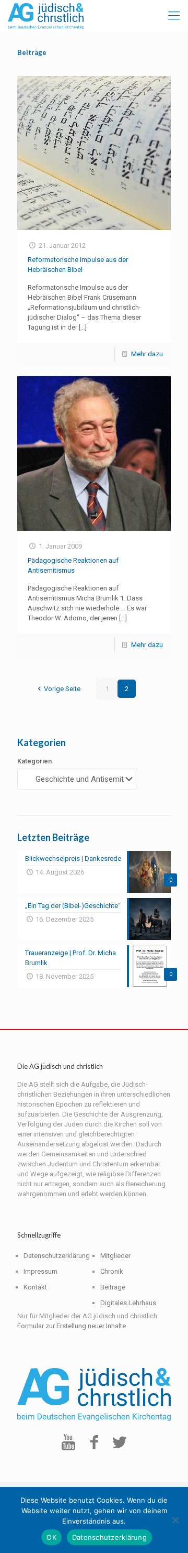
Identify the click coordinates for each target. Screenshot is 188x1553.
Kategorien (34, 761)
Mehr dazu (147, 354)
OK (51, 1537)
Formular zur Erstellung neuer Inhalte (71, 1326)
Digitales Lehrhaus (128, 1303)
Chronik (111, 1271)
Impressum (40, 1271)
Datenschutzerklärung (57, 1256)
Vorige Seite (62, 689)
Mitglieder (115, 1256)
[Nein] (175, 1520)
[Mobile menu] (174, 16)
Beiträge (112, 1287)
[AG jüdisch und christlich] (46, 16)
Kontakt (35, 1287)
